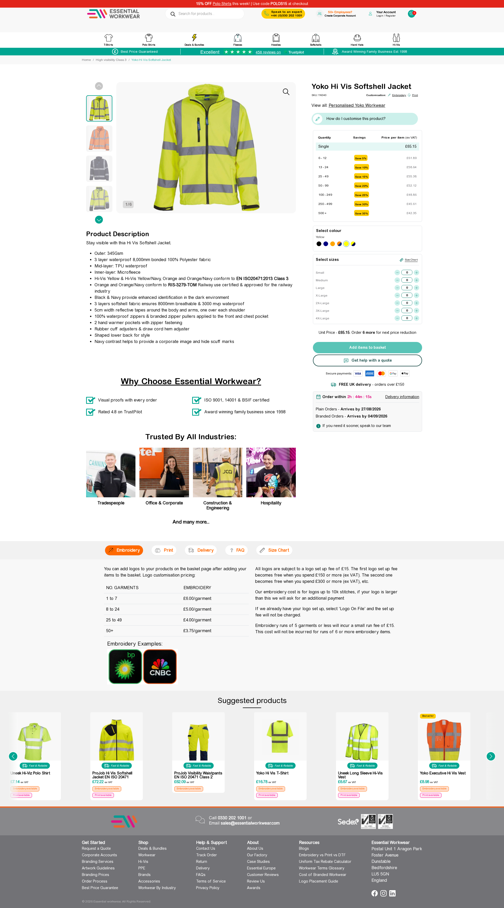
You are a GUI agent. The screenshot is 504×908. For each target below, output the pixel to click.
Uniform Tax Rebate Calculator (325, 861)
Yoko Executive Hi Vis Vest (443, 773)
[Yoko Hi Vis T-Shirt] (280, 736)
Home (86, 60)
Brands (144, 875)
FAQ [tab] (240, 550)
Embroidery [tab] (128, 550)
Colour (335, 231)
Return (201, 861)
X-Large (321, 295)
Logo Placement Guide (318, 881)
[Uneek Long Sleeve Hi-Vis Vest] (362, 742)
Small (320, 272)
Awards (253, 888)
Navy (325, 243)
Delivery (203, 868)
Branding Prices (95, 875)
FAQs (201, 875)
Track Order (206, 855)
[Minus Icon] (397, 272)
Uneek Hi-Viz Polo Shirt (30, 773)
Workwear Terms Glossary (321, 868)
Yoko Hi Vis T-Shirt (272, 773)
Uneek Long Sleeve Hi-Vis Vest (360, 775)
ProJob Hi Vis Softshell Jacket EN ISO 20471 (112, 775)
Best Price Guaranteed (139, 52)
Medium (321, 280)
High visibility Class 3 (111, 60)
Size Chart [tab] (278, 550)
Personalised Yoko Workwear (357, 105)
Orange (332, 243)
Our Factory (257, 855)
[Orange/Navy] (339, 243)
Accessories (149, 881)
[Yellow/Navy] (353, 243)
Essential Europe (261, 868)
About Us (255, 848)
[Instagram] (384, 892)
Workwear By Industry (157, 888)
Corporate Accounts (99, 855)
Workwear (146, 855)
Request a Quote (96, 848)
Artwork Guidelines (98, 868)
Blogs (304, 848)
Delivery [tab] (205, 550)
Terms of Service (211, 881)
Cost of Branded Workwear (322, 875)
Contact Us (205, 848)
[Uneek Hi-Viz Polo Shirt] (34, 742)
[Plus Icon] (416, 272)
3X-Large (321, 311)
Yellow (346, 243)
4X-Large (321, 318)
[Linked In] (392, 892)
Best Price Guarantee (100, 888)
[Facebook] (375, 892)
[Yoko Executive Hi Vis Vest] (444, 745)
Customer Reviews (263, 875)
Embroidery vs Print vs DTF (322, 855)
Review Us (256, 881)
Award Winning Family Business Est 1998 (374, 52)
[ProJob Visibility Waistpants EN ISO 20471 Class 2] (198, 749)
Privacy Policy (207, 888)
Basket (411, 11)
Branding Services (97, 861)
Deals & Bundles (152, 848)
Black (319, 243)
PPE (141, 868)
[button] (13, 756)
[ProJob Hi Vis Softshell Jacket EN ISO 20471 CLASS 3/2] (116, 741)
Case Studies (258, 861)
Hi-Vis (143, 861)
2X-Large (321, 303)
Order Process (94, 881)
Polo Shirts (222, 4)
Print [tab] (168, 550)
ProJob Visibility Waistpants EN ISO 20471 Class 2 (198, 775)
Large (320, 288)
